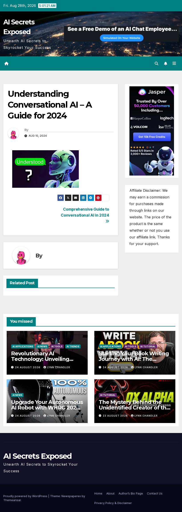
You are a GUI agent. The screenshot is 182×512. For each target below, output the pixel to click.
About (110, 493)
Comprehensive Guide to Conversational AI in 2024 (85, 212)
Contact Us (154, 493)
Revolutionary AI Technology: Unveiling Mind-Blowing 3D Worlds (43, 359)
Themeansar (12, 500)
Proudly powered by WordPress (25, 496)
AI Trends (73, 346)
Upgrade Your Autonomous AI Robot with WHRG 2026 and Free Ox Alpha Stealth (47, 407)
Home (98, 493)
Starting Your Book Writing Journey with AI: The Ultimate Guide (134, 359)
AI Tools (56, 346)
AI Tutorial (148, 346)
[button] (156, 63)
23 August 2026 (116, 415)
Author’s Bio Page (131, 493)
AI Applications (22, 346)
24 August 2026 (28, 367)
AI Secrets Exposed (37, 456)
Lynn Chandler (58, 367)
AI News (42, 346)
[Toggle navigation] (174, 63)
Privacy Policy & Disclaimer (113, 503)
